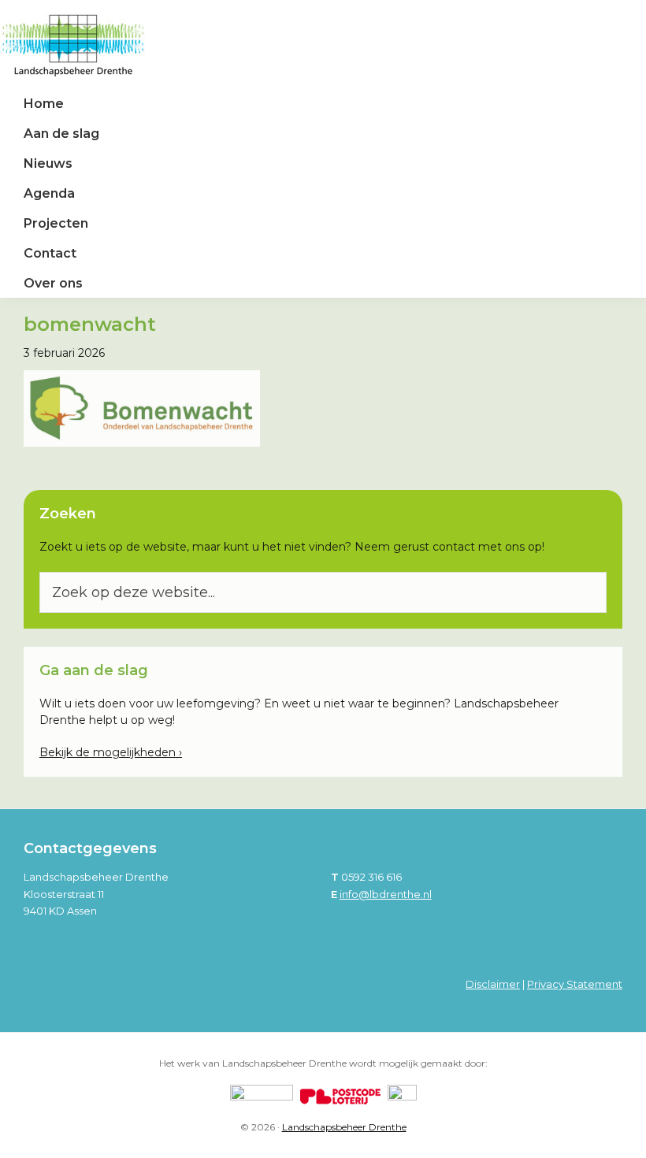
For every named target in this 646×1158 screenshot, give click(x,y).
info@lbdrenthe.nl (386, 894)
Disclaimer (493, 984)
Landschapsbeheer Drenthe (344, 1127)
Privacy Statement (574, 984)
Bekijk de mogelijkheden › (110, 752)
